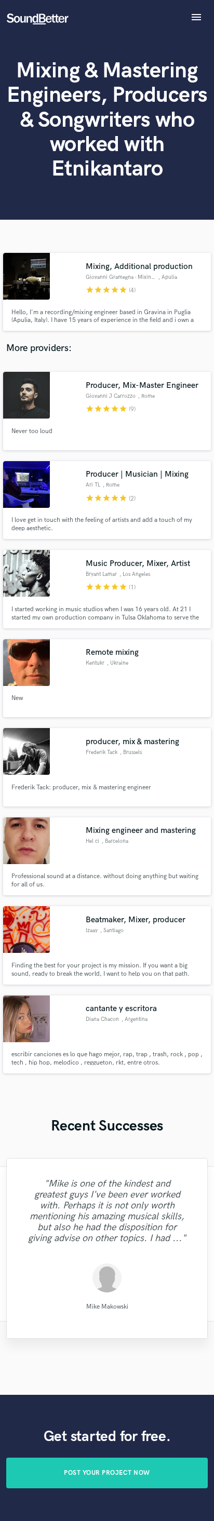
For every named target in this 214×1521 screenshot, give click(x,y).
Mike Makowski (107, 1306)
